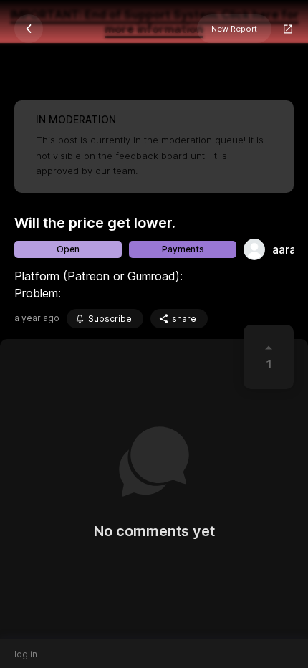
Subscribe (110, 318)
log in (25, 654)
